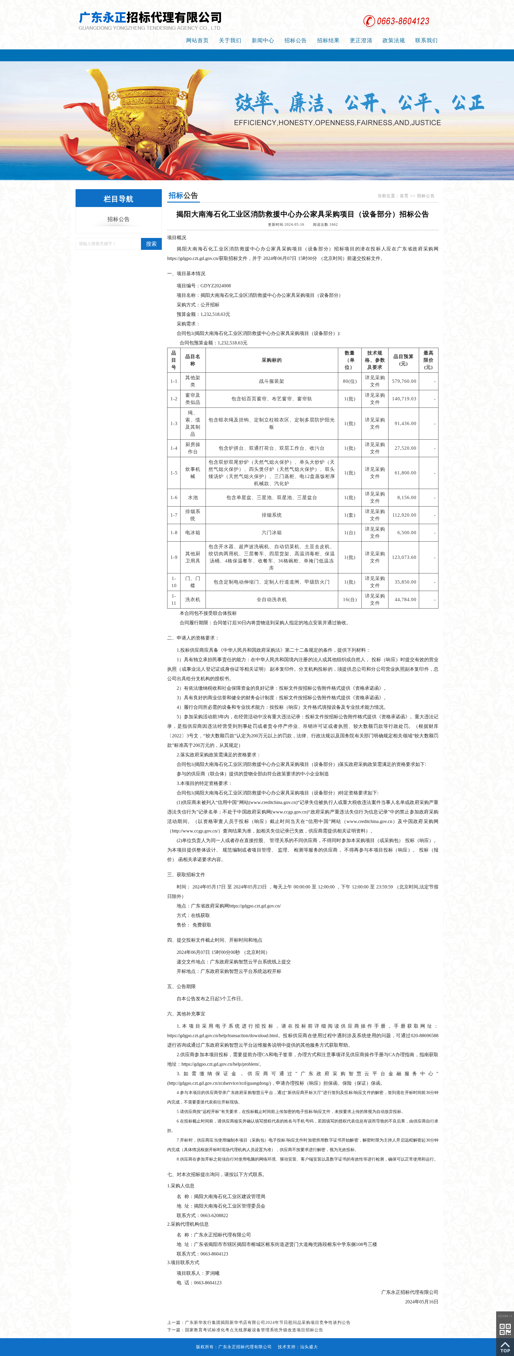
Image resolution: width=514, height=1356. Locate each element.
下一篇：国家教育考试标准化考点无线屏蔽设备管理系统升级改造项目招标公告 (245, 1330)
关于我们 (230, 40)
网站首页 (197, 40)
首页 (404, 196)
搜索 (151, 244)
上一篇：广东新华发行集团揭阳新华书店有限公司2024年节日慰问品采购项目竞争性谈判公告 (259, 1322)
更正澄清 (361, 40)
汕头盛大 (309, 1347)
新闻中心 (263, 40)
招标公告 (295, 40)
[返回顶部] (505, 1346)
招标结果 (328, 40)
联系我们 (426, 40)
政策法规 (394, 40)
